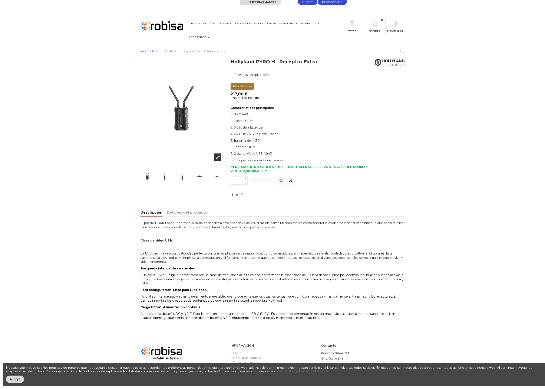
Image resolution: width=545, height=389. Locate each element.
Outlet (308, 2)
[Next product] (403, 51)
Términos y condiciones (250, 363)
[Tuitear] (237, 195)
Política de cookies (247, 358)
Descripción (151, 212)
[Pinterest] (242, 195)
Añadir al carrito (261, 180)
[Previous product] (401, 51)
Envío (237, 353)
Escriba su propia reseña (252, 75)
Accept (15, 379)
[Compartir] (232, 195)
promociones (332, 2)
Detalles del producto (187, 212)
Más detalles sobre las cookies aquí (302, 371)
